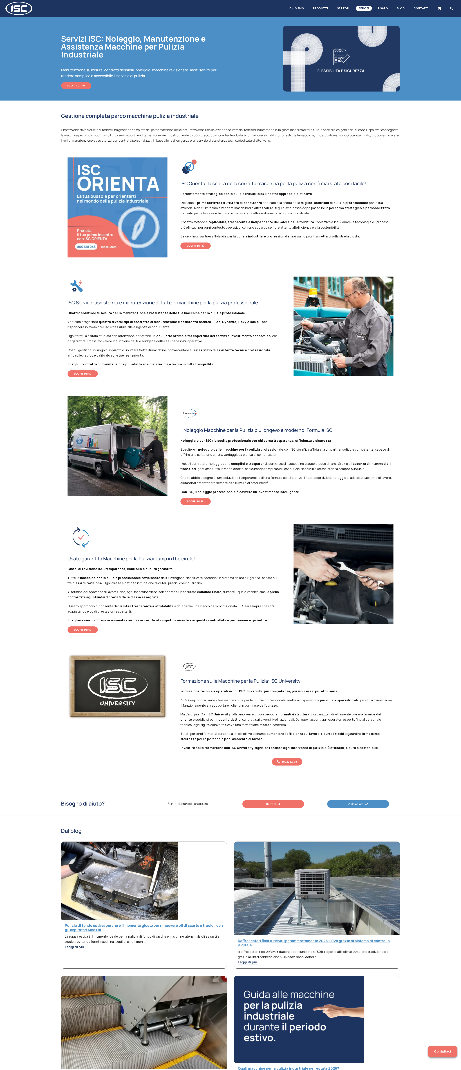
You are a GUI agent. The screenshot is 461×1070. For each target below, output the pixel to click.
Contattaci (442, 1051)
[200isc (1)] (18, 3)
